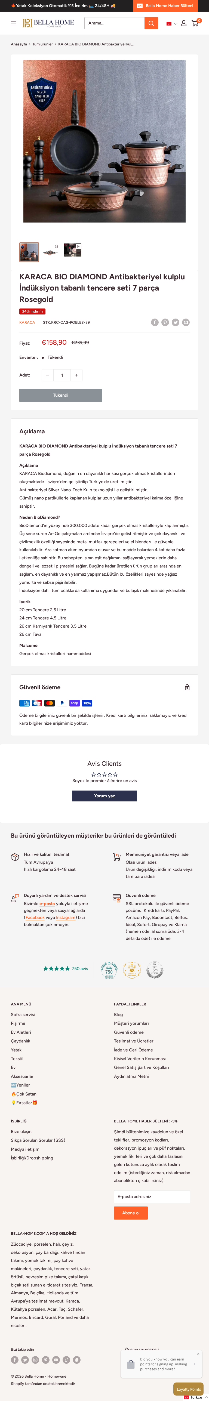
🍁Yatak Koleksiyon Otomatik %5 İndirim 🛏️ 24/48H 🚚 (63, 5)
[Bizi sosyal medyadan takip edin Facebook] (15, 1360)
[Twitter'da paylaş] (175, 322)
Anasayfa (19, 44)
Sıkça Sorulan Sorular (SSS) (38, 1140)
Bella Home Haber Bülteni (169, 5)
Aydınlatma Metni (131, 1076)
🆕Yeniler (20, 1085)
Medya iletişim (25, 1149)
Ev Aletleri (21, 1032)
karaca (27, 322)
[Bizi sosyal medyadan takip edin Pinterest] (46, 1360)
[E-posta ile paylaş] (186, 322)
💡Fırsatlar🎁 (24, 1102)
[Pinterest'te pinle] (165, 322)
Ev (13, 1067)
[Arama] (151, 23)
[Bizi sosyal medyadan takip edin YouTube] (56, 1360)
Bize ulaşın (21, 1131)
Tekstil (17, 1058)
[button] (172, 23)
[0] (194, 23)
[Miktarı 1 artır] (76, 375)
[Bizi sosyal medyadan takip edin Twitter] (25, 1360)
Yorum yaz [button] (104, 795)
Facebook (35, 917)
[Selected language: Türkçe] (172, 23)
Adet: (24, 375)
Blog (118, 1014)
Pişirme (18, 1023)
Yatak (16, 1050)
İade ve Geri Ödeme (133, 1050)
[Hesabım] (183, 23)
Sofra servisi (23, 1014)
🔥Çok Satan (23, 1094)
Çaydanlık (20, 1041)
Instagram (65, 917)
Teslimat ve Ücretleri (134, 1041)
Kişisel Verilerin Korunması (140, 1058)
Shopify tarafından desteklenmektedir (43, 1383)
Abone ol (131, 1212)
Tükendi (60, 395)
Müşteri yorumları (131, 1023)
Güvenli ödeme (129, 1032)
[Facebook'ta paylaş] (155, 322)
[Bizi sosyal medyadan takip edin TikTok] (66, 1360)
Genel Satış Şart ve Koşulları (141, 1067)
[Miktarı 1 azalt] (47, 375)
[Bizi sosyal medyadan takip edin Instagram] (35, 1360)
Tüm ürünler (42, 44)
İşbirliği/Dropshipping (32, 1158)
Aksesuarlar (22, 1076)
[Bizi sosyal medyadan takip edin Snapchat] (77, 1360)
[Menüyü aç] (13, 23)
